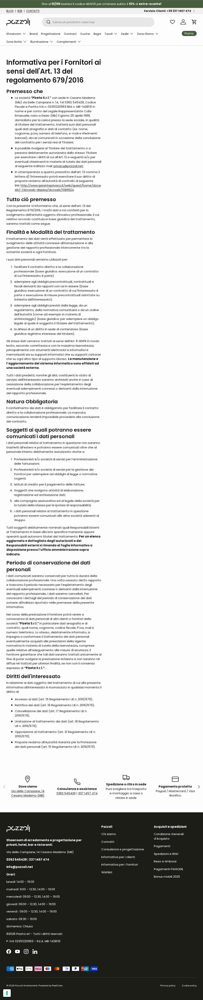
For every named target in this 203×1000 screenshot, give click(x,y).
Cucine (85, 34)
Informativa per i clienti (118, 857)
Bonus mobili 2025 (167, 876)
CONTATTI (32, 11)
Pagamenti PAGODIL (168, 869)
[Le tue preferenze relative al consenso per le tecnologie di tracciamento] (7, 993)
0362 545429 (66, 793)
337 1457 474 (88, 793)
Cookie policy (189, 985)
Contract (70, 34)
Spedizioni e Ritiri (166, 854)
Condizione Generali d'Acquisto (169, 836)
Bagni (97, 34)
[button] (194, 22)
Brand (34, 34)
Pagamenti (162, 846)
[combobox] (98, 22)
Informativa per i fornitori (119, 864)
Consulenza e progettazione (122, 849)
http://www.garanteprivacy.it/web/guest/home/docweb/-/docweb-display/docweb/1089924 (58, 187)
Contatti (107, 842)
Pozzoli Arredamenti (26, 985)
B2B (19, 11)
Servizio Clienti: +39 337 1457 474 (167, 11)
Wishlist (106, 872)
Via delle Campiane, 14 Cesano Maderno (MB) (27, 793)
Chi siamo (108, 834)
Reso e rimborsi (165, 861)
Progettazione (50, 34)
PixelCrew (57, 985)
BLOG (9, 11)
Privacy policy (167, 985)
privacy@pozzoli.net (68, 166)
